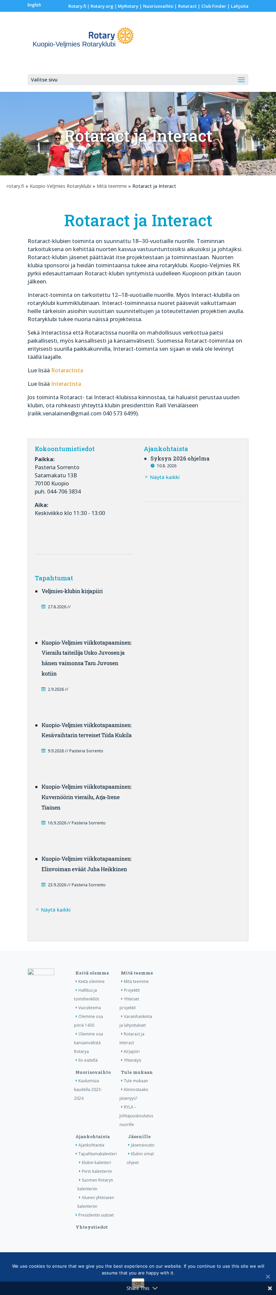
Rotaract (187, 6)
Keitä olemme (92, 973)
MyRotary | (130, 6)
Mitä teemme (112, 186)
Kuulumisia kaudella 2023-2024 (88, 1089)
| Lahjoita (237, 6)
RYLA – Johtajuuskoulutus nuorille (136, 1115)
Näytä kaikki (165, 477)
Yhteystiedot (91, 1227)
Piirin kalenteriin (97, 1171)
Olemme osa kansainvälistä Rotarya (88, 1042)
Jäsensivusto (142, 1145)
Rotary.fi (77, 6)
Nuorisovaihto (158, 6)
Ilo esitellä (88, 1060)
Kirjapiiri (132, 1051)
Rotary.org (102, 6)
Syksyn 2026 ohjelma (180, 458)
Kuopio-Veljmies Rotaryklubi (60, 186)
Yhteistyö (132, 1060)
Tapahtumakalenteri (97, 1154)
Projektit (132, 990)
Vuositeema (89, 1008)
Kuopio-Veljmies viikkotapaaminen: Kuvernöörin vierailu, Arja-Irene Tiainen (86, 797)
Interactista (66, 383)
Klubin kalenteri (96, 1162)
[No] (267, 1276)
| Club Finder (211, 6)
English (34, 5)
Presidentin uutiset (96, 1215)
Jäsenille (139, 1136)
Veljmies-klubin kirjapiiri (72, 590)
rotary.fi (15, 186)
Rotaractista (67, 370)
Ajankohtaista (92, 1136)
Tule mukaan (137, 1072)
